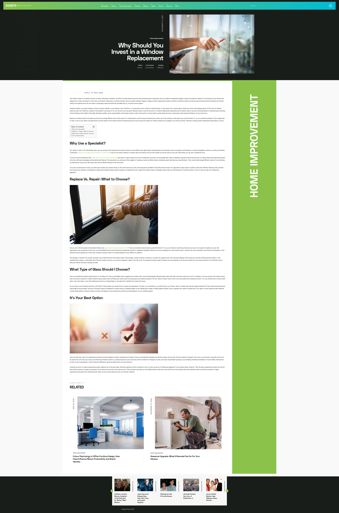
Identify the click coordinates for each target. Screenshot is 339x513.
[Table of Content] (93, 127)
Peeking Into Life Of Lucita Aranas (166, 495)
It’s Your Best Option (78, 135)
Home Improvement (125, 6)
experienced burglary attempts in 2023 (116, 248)
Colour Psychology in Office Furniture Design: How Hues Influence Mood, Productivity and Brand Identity (96, 459)
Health (153, 6)
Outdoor (145, 6)
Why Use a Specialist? (78, 129)
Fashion (113, 6)
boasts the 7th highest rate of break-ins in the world (93, 153)
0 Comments (149, 68)
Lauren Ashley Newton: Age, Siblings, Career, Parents (211, 497)
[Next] (227, 490)
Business (169, 6)
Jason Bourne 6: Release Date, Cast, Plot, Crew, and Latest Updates (143, 498)
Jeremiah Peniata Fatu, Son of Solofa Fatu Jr (189, 496)
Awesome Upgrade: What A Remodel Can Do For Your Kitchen (175, 458)
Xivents (11, 6)
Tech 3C (160, 6)
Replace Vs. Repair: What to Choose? (83, 131)
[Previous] (112, 490)
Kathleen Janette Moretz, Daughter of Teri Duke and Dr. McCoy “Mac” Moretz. (120, 498)
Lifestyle (137, 6)
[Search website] (330, 6)
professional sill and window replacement (104, 158)
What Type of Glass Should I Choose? (83, 133)
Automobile (104, 6)
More (177, 6)
